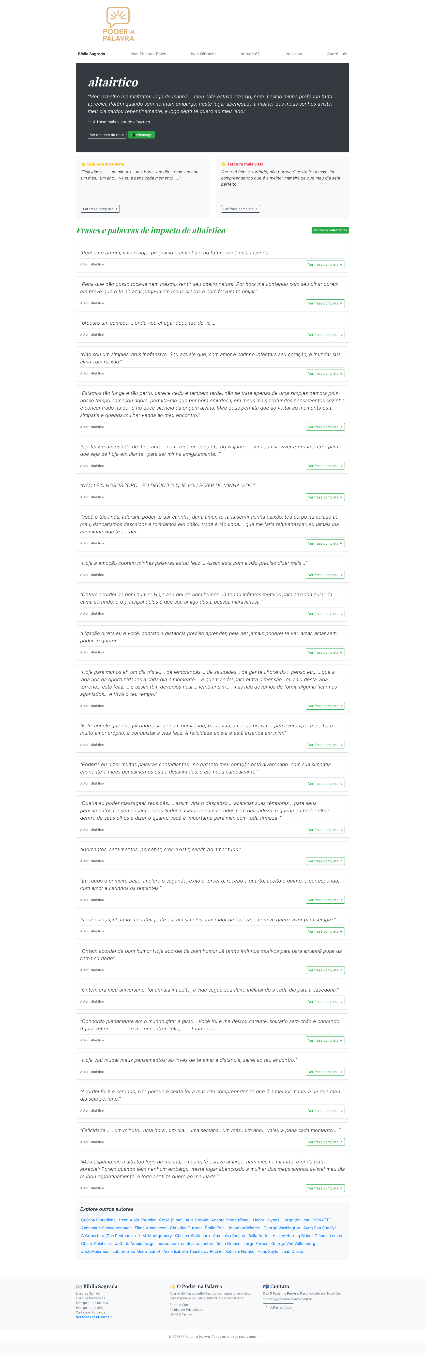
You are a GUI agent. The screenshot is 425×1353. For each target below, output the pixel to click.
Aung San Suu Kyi (319, 1227)
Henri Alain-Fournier (137, 1219)
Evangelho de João (90, 1308)
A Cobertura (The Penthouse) (108, 1235)
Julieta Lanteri (200, 1243)
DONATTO (322, 1219)
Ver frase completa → (325, 264)
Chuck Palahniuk (96, 1243)
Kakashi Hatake (240, 1251)
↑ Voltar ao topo (278, 1307)
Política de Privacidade (186, 1310)
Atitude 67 (250, 53)
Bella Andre (259, 1235)
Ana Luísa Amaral (229, 1235)
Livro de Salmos (88, 1293)
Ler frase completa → (100, 209)
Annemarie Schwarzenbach (106, 1227)
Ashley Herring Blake (292, 1235)
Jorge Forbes (255, 1243)
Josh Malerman (95, 1251)
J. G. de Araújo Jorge (134, 1243)
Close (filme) (171, 1219)
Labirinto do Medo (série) (136, 1251)
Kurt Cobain (197, 1219)
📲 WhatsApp (141, 135)
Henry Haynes (266, 1219)
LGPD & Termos (181, 1314)
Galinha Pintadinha (98, 1219)
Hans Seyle (268, 1251)
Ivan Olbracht (203, 53)
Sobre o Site (178, 1305)
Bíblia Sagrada (91, 53)
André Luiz (337, 53)
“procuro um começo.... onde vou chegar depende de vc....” (148, 323)
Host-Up (333, 1293)
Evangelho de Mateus (92, 1303)
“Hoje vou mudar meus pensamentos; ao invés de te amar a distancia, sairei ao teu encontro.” (188, 1060)
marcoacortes (171, 1243)
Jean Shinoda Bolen (148, 53)
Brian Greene (228, 1243)
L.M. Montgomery (155, 1235)
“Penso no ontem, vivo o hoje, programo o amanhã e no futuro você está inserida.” (175, 253)
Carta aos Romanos (90, 1312)
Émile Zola (215, 1227)
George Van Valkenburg (293, 1243)
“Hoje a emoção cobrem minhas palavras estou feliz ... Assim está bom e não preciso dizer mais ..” (193, 563)
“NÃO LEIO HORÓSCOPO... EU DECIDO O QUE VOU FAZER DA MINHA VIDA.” (167, 485)
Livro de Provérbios (90, 1298)
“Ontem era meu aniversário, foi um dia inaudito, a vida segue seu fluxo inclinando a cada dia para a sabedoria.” (209, 990)
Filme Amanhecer (151, 1227)
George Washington (281, 1227)
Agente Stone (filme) (230, 1219)
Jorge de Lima (295, 1219)
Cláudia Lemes (328, 1235)
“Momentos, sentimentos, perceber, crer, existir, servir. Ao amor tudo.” (160, 849)
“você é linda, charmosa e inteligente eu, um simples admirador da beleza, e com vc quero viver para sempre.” (207, 920)
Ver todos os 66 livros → (94, 1317)
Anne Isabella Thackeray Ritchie (192, 1251)
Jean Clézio (292, 1251)
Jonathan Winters (244, 1227)
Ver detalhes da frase (107, 135)
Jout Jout (294, 53)
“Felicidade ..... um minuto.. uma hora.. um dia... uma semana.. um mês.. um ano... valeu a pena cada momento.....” (210, 1130)
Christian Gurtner (186, 1227)
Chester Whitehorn (192, 1235)
